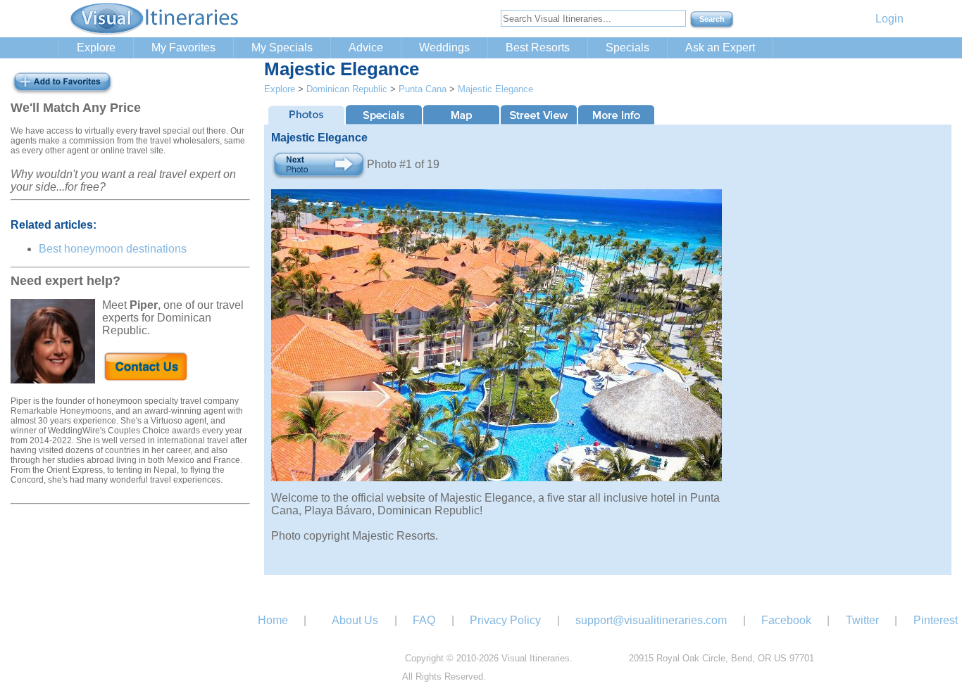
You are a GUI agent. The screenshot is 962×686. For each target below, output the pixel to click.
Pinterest (935, 620)
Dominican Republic (346, 89)
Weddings (444, 47)
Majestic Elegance (495, 89)
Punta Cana (422, 89)
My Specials (282, 47)
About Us (355, 620)
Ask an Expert (720, 47)
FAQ (424, 620)
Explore (96, 47)
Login (889, 19)
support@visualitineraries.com (651, 620)
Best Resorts (538, 47)
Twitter (862, 620)
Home (273, 620)
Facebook (786, 620)
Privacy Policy (505, 620)
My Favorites (183, 47)
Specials (627, 47)
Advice (366, 47)
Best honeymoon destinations (113, 249)
